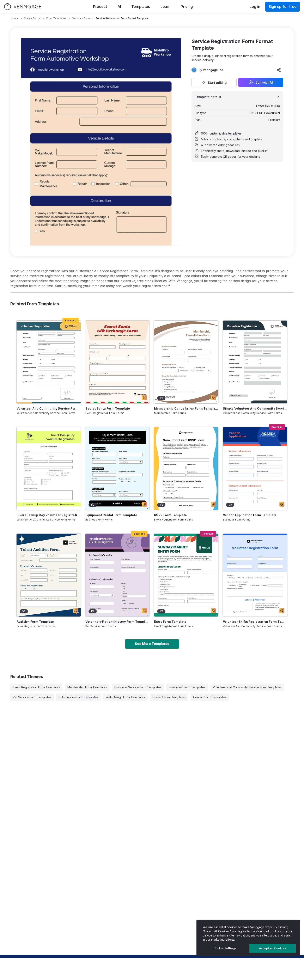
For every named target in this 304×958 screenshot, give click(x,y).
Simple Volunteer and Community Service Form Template (255, 408)
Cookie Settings (224, 948)
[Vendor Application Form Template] (255, 468)
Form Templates (56, 18)
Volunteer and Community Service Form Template (49, 408)
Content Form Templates (169, 697)
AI (119, 6)
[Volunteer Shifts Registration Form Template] (255, 575)
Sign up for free (283, 6)
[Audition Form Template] (49, 575)
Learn (165, 6)
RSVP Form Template (170, 515)
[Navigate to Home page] (22, 6)
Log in (255, 6)
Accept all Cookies (272, 948)
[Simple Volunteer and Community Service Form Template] (255, 362)
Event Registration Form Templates (36, 687)
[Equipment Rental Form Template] (117, 468)
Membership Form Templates (87, 687)
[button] (214, 82)
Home (14, 18)
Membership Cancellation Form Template (186, 408)
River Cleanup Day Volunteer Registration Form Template (49, 515)
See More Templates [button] (152, 644)
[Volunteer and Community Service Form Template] (49, 362)
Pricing (187, 6)
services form (81, 18)
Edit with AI (264, 82)
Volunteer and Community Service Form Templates (247, 687)
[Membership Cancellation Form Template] (186, 362)
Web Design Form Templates (125, 697)
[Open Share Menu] (278, 70)
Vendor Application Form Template (250, 515)
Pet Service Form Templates (32, 697)
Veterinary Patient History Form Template (117, 621)
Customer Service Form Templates (137, 687)
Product (100, 6)
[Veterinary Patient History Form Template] (117, 575)
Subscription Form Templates (78, 697)
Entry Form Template (170, 621)
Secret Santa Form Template (107, 408)
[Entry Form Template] (186, 575)
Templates (140, 6)
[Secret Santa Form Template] (117, 362)
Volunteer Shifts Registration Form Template (255, 621)
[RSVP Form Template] (186, 468)
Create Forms (32, 18)
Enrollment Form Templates (187, 687)
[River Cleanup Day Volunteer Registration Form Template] (49, 468)
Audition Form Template (35, 621)
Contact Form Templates (209, 697)
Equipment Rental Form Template (111, 515)
